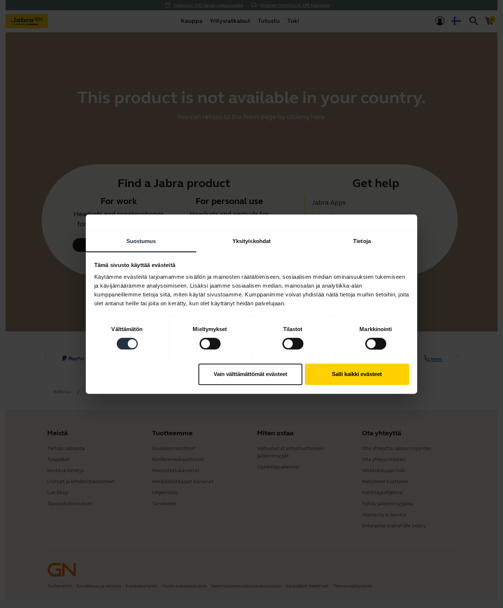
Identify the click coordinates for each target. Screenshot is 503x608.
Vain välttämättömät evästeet (250, 374)
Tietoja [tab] (362, 241)
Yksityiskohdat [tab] (251, 241)
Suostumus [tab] (141, 241)
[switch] (210, 343)
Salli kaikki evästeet (357, 374)
